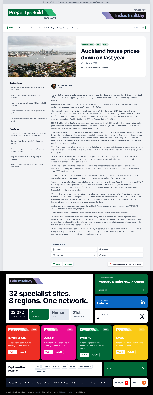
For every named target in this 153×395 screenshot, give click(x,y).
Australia (46, 366)
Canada (56, 366)
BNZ (98, 44)
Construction (23, 28)
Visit (11, 352)
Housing (34, 28)
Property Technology (46, 28)
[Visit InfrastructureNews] (18, 330)
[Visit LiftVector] (54, 330)
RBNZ (105, 44)
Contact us (29, 383)
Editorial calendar (43, 383)
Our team (93, 383)
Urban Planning (72, 28)
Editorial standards (61, 383)
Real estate (61, 28)
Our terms (105, 383)
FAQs (74, 383)
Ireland (72, 366)
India (64, 366)
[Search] (143, 27)
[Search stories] (143, 368)
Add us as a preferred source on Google (127, 264)
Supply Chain (87, 44)
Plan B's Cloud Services (50, 392)
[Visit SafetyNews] (126, 330)
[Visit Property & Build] (90, 330)
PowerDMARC (80, 392)
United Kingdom (85, 366)
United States (40, 372)
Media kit (23, 352)
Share (58, 264)
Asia (37, 366)
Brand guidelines (15, 383)
